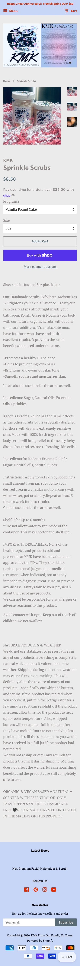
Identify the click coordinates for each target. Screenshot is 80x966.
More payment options (40, 266)
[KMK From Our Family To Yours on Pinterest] (35, 890)
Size (6, 220)
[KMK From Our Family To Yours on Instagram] (44, 890)
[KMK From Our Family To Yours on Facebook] (26, 890)
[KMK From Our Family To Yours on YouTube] (53, 890)
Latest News (40, 850)
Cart (73, 11)
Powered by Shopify (40, 941)
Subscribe (66, 922)
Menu (12, 11)
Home (6, 81)
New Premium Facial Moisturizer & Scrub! (40, 868)
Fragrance (11, 201)
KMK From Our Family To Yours (51, 935)
